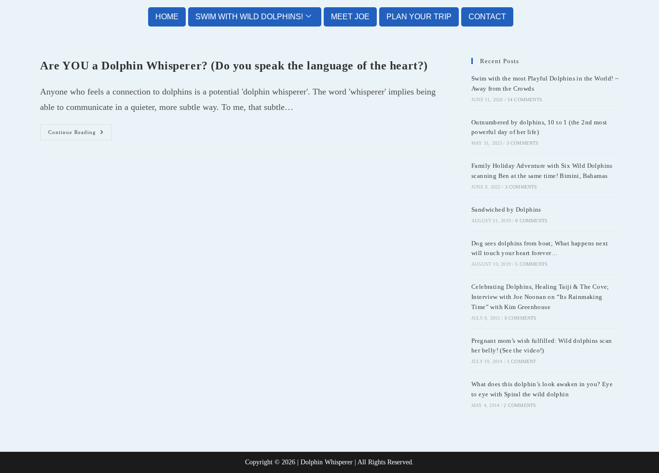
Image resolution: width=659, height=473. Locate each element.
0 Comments (531, 220)
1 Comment (521, 361)
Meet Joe (350, 17)
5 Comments (531, 264)
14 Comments (525, 99)
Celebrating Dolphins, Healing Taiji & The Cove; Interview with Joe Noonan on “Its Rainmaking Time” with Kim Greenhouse (540, 297)
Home (166, 17)
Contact (487, 17)
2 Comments (520, 405)
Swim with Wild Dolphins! (249, 17)
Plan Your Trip (419, 17)
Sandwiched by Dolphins (506, 209)
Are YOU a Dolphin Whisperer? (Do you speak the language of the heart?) (234, 65)
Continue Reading (80, 129)
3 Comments (523, 143)
